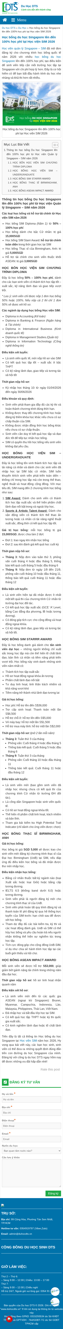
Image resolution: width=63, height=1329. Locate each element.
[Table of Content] (55, 145)
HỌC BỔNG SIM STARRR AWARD (32, 178)
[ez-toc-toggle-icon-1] (53, 145)
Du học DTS (8, 27)
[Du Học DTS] (10, 7)
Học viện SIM (28, 1040)
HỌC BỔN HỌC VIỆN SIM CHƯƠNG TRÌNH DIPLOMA (35, 164)
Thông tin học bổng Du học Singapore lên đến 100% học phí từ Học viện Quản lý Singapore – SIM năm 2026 (31, 154)
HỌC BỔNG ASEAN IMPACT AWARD (33, 190)
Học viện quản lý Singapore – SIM (24, 48)
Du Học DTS (29, 6)
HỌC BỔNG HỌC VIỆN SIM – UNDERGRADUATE (35, 172)
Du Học (22, 27)
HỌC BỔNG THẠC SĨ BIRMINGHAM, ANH (35, 184)
